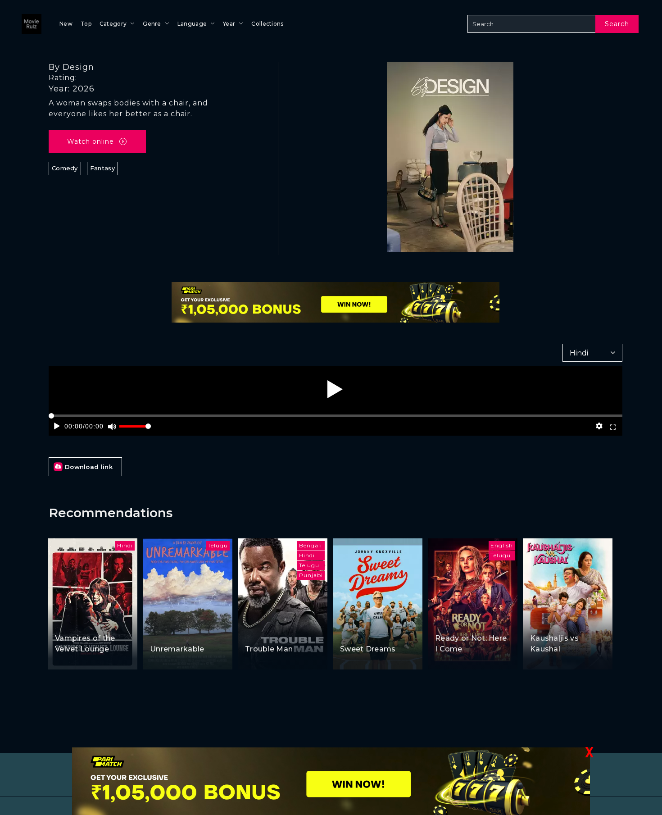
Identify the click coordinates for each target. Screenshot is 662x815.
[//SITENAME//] (29, 24)
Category (113, 23)
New (66, 23)
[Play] (335, 389)
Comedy (65, 168)
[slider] (135, 430)
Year (229, 23)
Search (617, 24)
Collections (267, 23)
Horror (96, 620)
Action (256, 631)
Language (192, 23)
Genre (152, 23)
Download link (89, 466)
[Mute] (112, 426)
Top (86, 23)
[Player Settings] (599, 426)
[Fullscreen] (613, 426)
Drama (381, 631)
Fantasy (102, 168)
